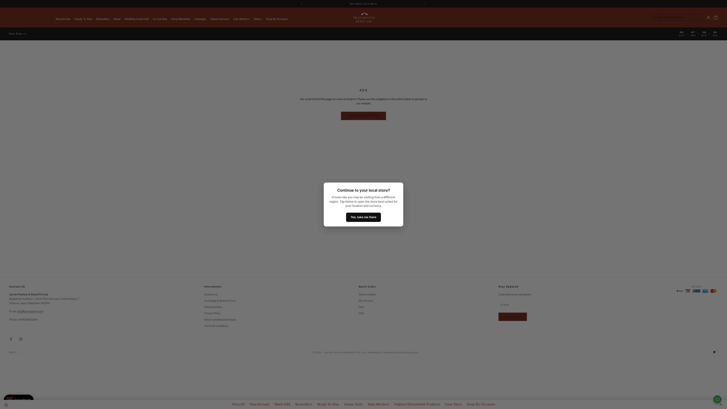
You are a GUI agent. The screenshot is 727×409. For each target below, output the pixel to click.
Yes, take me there (363, 217)
